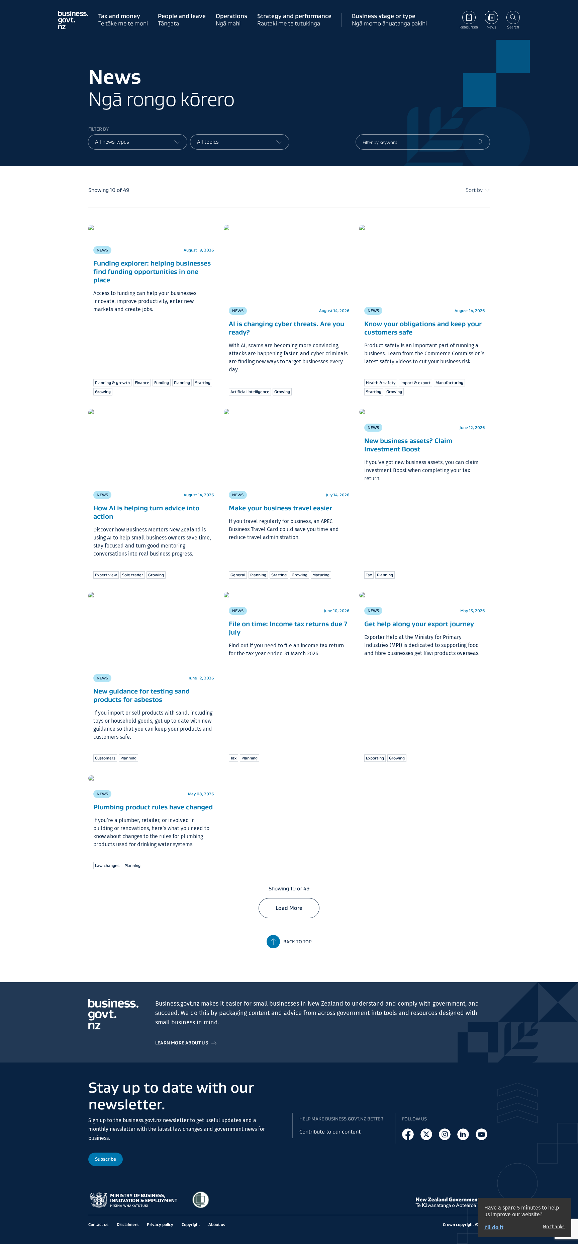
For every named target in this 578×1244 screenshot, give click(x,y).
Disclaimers (127, 1224)
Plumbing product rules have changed (153, 807)
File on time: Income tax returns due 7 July (288, 628)
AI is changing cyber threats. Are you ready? (286, 328)
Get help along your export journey (419, 624)
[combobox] (137, 142)
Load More (289, 908)
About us (216, 1224)
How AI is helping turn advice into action (146, 512)
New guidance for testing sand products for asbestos (141, 695)
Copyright (191, 1224)
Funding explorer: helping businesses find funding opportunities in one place (152, 272)
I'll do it (493, 1227)
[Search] (480, 142)
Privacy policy (160, 1224)
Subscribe (105, 1159)
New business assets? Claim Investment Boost (408, 445)
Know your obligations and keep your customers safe (423, 328)
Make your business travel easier (280, 508)
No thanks (554, 1227)
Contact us (98, 1224)
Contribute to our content (330, 1132)
